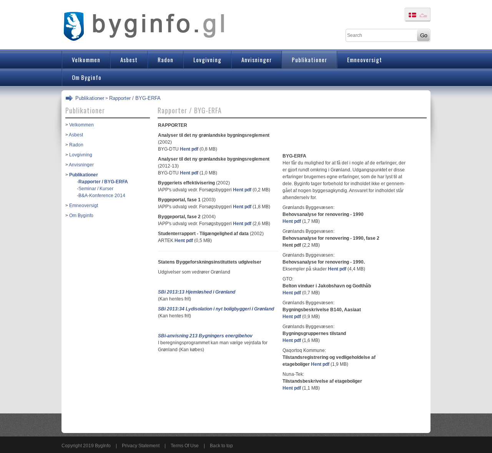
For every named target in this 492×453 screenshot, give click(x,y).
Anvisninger (81, 165)
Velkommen (81, 125)
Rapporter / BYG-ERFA (135, 98)
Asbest (76, 135)
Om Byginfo (81, 215)
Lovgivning (80, 155)
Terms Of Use (185, 445)
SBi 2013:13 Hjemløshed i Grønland (196, 292)
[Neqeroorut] (145, 25)
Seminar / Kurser (95, 188)
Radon (76, 145)
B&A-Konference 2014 (101, 195)
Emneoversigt (83, 205)
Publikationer (89, 98)
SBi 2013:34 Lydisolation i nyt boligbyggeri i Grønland (216, 309)
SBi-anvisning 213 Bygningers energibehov (205, 336)
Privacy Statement (141, 445)
